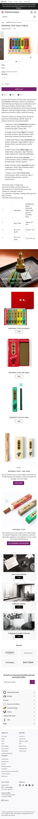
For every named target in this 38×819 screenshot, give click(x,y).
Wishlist (4, 764)
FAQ (20, 743)
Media (3, 739)
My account (5, 776)
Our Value (4, 736)
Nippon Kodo (3, 1)
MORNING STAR (6, 28)
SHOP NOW (19, 483)
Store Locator (5, 748)
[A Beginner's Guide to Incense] (19, 622)
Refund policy (5, 761)
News (3, 741)
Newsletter (4, 769)
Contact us (22, 736)
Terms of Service (6, 774)
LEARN (19, 577)
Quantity (4, 74)
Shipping (4, 71)
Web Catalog (5, 746)
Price (3, 65)
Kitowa (20, 1)
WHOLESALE (5, 751)
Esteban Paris (27, 1)
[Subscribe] (32, 682)
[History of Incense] (19, 592)
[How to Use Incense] (19, 563)
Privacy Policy (22, 751)
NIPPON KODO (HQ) (7, 753)
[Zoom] (30, 57)
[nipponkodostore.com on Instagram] (20, 785)
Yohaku (15, 1)
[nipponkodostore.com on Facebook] (23, 785)
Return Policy (22, 746)
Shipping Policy (23, 748)
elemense (10, 1)
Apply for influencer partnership (10, 771)
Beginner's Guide (23, 741)
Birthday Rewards (6, 766)
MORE (19, 331)
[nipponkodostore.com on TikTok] (33, 785)
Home (3, 22)
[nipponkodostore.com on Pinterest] (29, 785)
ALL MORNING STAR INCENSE (18, 543)
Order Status (5, 759)
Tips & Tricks (22, 739)
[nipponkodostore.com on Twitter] (26, 785)
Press (3, 743)
